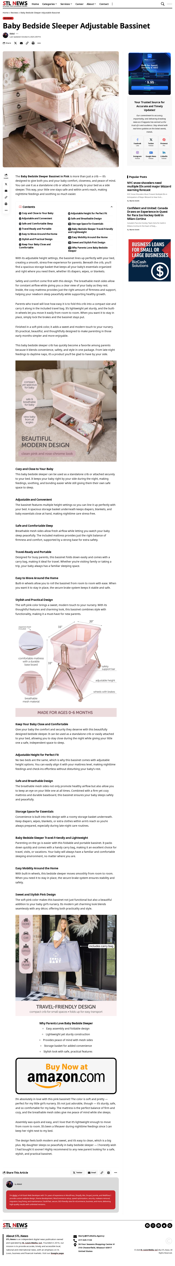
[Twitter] (151, 142)
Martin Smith (134, 201)
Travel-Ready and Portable (36, 228)
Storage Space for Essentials (87, 223)
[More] (39, 43)
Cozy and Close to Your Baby (37, 213)
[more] (112, 4)
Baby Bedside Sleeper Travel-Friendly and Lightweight (90, 230)
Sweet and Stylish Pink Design (88, 242)
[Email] (21, 43)
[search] (163, 4)
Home (5, 12)
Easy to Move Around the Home (39, 234)
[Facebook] (137, 142)
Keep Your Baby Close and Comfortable (35, 246)
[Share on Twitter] (15, 43)
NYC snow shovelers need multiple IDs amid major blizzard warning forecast (149, 186)
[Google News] (151, 155)
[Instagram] (137, 155)
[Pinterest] (164, 142)
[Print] (33, 43)
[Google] (169, 1225)
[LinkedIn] (164, 155)
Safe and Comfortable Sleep (37, 223)
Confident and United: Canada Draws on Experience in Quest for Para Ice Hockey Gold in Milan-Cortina (147, 213)
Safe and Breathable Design (86, 218)
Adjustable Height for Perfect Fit (89, 213)
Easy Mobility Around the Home (90, 237)
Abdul (12, 33)
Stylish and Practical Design (37, 239)
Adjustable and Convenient (37, 218)
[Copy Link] (27, 43)
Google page (57, 1253)
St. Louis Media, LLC (32, 1242)
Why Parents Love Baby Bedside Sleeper (87, 249)
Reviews (14, 12)
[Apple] (164, 1225)
